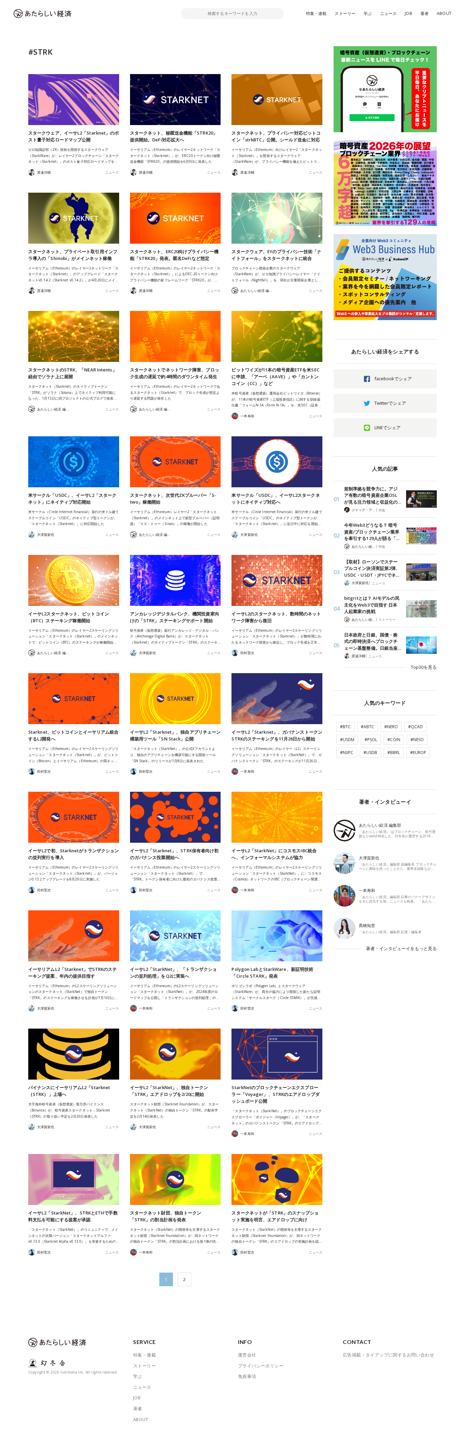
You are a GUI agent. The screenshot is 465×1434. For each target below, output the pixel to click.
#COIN (393, 739)
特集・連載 (316, 13)
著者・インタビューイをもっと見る (401, 948)
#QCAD (415, 727)
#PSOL (371, 739)
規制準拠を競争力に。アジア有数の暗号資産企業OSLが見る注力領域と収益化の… (372, 495)
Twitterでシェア (390, 403)
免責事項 (247, 1376)
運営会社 (247, 1355)
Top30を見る (424, 667)
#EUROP (418, 752)
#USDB (370, 752)
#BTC (345, 727)
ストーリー (345, 13)
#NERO (391, 727)
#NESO (417, 739)
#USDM (347, 739)
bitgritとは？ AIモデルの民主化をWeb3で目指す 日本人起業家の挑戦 (372, 604)
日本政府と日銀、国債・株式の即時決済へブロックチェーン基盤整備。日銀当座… (372, 641)
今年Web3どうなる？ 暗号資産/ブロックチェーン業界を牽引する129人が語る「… (371, 531)
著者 (424, 13)
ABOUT (444, 13)
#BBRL (393, 752)
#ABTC (367, 727)
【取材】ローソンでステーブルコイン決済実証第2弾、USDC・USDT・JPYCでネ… (372, 568)
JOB (408, 13)
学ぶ (368, 13)
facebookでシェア (393, 378)
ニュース (388, 13)
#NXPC (346, 752)
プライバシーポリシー (261, 1366)
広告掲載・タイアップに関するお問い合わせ (388, 1355)
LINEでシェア (387, 427)
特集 (382, 510)
